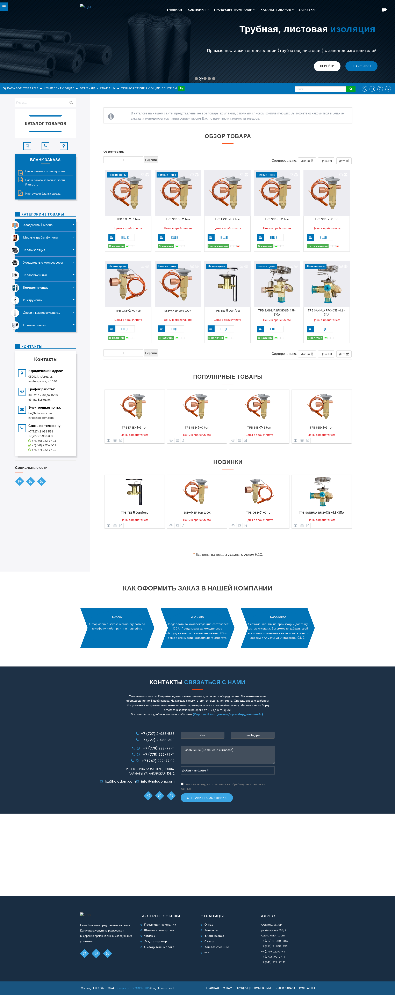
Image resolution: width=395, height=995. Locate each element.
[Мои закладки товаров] (27, 144)
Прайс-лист (361, 66)
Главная (174, 9)
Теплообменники (35, 275)
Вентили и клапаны (98, 88)
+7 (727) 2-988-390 (157, 740)
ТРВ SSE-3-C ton (178, 219)
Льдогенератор (155, 941)
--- (206, 953)
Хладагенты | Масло (37, 225)
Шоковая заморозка (159, 930)
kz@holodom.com (120, 781)
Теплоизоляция (34, 250)
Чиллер (149, 936)
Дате (342, 161)
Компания (197, 9)
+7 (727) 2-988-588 (157, 733)
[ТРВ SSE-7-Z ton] (259, 406)
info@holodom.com (157, 781)
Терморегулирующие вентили (149, 88)
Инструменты (33, 300)
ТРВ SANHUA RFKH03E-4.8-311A (326, 312)
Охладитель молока (159, 947)
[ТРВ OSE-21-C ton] (259, 491)
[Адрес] (64, 144)
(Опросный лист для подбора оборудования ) (228, 714)
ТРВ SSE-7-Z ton (326, 219)
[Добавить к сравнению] (147, 175)
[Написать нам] (142, 175)
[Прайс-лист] (121, 440)
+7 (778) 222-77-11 (158, 754)
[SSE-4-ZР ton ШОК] (196, 491)
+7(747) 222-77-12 (43, 449)
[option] (134, 418)
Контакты (211, 930)
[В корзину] (111, 237)
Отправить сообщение (207, 798)
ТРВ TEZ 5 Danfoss (227, 311)
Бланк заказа (214, 936)
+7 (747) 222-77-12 (158, 761)
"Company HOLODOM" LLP (132, 988)
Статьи (209, 941)
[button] (8, 43)
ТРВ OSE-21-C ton (128, 311)
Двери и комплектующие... (41, 312)
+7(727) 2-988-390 (40, 436)
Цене (325, 161)
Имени (306, 161)
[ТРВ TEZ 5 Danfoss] (134, 491)
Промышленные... (35, 325)
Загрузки (307, 9)
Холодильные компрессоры (43, 262)
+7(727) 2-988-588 (40, 431)
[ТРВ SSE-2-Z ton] (321, 406)
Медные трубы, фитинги (40, 237)
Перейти (327, 66)
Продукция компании (233, 9)
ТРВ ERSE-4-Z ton (227, 219)
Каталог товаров (276, 9)
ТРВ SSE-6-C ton (277, 219)
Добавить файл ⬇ (195, 770)
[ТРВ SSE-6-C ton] (196, 406)
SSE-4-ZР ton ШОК (177, 311)
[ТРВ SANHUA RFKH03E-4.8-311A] (321, 491)
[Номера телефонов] (45, 144)
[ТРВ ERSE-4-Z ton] (134, 406)
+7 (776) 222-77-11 (158, 748)
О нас (208, 924)
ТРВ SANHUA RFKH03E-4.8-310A (277, 312)
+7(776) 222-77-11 (43, 440)
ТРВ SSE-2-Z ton (128, 219)
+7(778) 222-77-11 (43, 445)
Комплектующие (59, 88)
